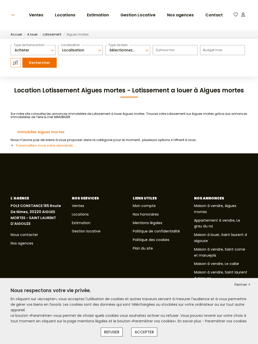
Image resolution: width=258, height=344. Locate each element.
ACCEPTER (144, 332)
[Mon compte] (243, 15)
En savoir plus (190, 321)
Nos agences (180, 15)
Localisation (70, 45)
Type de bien (118, 45)
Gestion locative (86, 231)
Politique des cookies (151, 239)
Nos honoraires (146, 214)
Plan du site (143, 248)
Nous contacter (24, 234)
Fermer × (242, 284)
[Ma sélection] (236, 15)
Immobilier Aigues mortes (40, 131)
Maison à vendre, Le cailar (216, 263)
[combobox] (33, 50)
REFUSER (111, 332)
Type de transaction (29, 45)
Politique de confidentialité (156, 231)
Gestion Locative (137, 15)
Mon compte (144, 205)
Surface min (165, 50)
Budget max (212, 50)
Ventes (36, 15)
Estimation (98, 15)
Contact (214, 15)
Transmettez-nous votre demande (44, 145)
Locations (65, 15)
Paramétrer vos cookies (226, 321)
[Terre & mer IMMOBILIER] (13, 15)
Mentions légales (147, 222)
